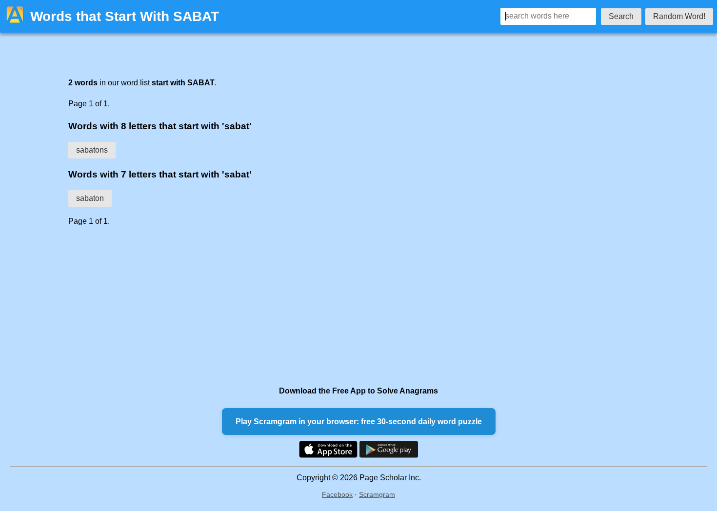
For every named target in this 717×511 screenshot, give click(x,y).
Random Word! (679, 16)
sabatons (92, 150)
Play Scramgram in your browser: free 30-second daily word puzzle (359, 421)
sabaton (90, 198)
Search (621, 16)
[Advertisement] (339, 305)
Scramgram (377, 494)
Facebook (337, 494)
